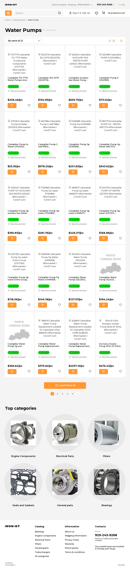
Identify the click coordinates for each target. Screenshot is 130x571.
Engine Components (45, 536)
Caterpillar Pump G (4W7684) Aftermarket (48, 145)
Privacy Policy (72, 540)
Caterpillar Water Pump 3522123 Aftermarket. (108, 278)
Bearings (39, 531)
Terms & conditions (75, 552)
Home (7, 20)
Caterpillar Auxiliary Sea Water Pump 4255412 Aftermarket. (80, 79)
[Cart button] (103, 13)
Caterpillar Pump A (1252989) (109, 79)
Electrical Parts (42, 540)
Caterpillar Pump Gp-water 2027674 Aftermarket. (110, 212)
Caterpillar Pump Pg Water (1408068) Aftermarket (48, 278)
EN (119, 5)
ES (124, 5)
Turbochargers (42, 552)
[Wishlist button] (96, 13)
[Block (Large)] (117, 41)
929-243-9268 (104, 4)
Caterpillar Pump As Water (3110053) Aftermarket (18, 145)
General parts (42, 548)
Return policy (71, 548)
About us (69, 531)
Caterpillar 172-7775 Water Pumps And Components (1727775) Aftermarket (19, 79)
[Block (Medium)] (114, 41)
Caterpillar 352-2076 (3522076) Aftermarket (48, 79)
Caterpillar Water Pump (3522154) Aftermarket (77, 278)
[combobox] (24, 40)
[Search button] (59, 13)
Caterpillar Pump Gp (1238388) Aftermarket (79, 145)
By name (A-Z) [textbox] (15, 41)
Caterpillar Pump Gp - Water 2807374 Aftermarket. (110, 145)
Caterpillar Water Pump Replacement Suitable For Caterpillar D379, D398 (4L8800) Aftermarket (80, 345)
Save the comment (18, 91)
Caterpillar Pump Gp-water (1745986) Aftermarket (49, 212)
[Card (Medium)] (110, 41)
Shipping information (76, 536)
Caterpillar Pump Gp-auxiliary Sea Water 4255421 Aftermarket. (19, 212)
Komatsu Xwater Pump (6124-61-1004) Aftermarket (109, 345)
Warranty (69, 544)
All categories (42, 556)
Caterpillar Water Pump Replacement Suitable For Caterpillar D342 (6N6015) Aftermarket (49, 345)
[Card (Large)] (121, 41)
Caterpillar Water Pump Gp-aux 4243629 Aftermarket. (19, 345)
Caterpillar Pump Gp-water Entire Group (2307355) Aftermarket (18, 278)
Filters (38, 544)
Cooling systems (18, 20)
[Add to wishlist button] (29, 105)
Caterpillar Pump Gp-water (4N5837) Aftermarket (79, 212)
